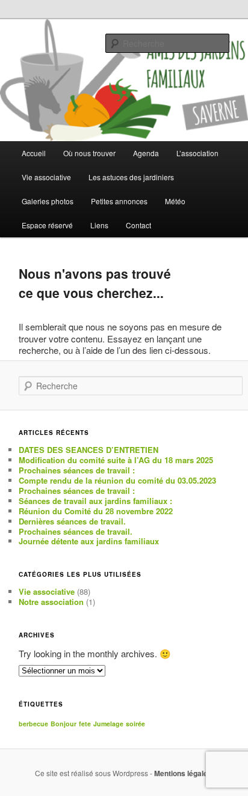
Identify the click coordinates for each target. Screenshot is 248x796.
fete (85, 723)
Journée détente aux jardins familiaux (89, 541)
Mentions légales (183, 773)
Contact (138, 225)
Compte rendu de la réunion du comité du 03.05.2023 (117, 480)
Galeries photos (47, 201)
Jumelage (108, 723)
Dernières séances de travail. (72, 521)
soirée (135, 723)
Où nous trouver (89, 153)
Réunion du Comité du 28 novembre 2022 (96, 511)
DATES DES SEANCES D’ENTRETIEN (88, 449)
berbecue (33, 723)
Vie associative (47, 591)
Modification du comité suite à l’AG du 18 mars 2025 (116, 460)
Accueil (34, 153)
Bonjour (63, 723)
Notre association (51, 601)
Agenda (146, 153)
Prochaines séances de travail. (75, 531)
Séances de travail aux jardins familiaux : (95, 500)
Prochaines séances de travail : (77, 470)
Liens (99, 225)
